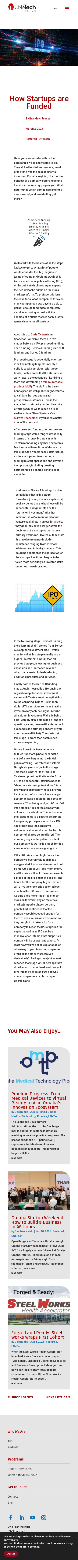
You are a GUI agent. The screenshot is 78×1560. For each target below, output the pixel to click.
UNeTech (44, 138)
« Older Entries (20, 1397)
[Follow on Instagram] (43, 1517)
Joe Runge (21, 1111)
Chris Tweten (39, 334)
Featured (31, 138)
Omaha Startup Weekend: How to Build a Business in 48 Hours (38, 1222)
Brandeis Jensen (40, 118)
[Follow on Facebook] (10, 1517)
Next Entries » (58, 1397)
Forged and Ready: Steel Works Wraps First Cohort (37, 1335)
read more (16, 1158)
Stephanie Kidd (24, 1231)
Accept (11, 1553)
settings (34, 1547)
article (58, 521)
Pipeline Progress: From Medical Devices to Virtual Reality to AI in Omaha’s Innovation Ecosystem (38, 1100)
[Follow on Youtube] (32, 1517)
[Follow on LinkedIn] (21, 1517)
